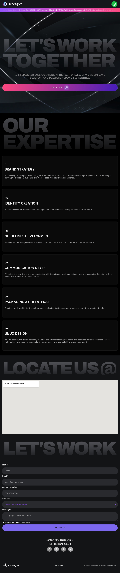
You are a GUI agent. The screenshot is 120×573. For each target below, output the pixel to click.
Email (5, 476)
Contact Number (10, 487)
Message (6, 510)
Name (5, 465)
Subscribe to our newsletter (17, 523)
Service (6, 499)
